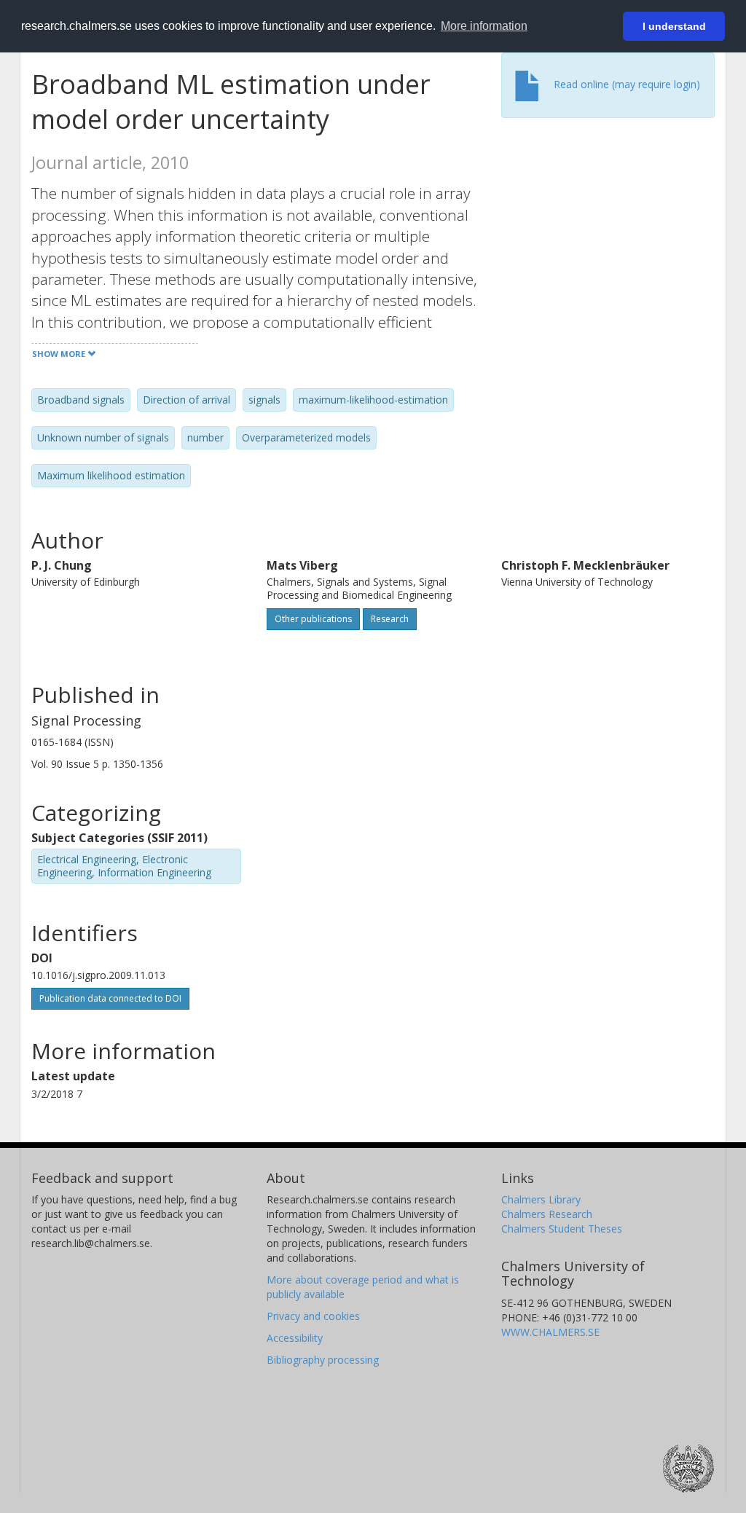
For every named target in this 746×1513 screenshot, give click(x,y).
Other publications (313, 619)
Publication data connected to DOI (110, 998)
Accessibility (295, 1338)
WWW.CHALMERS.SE (550, 1332)
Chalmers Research (546, 1214)
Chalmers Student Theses (561, 1228)
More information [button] (484, 26)
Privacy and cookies (313, 1316)
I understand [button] (674, 26)
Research (390, 619)
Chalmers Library (541, 1199)
